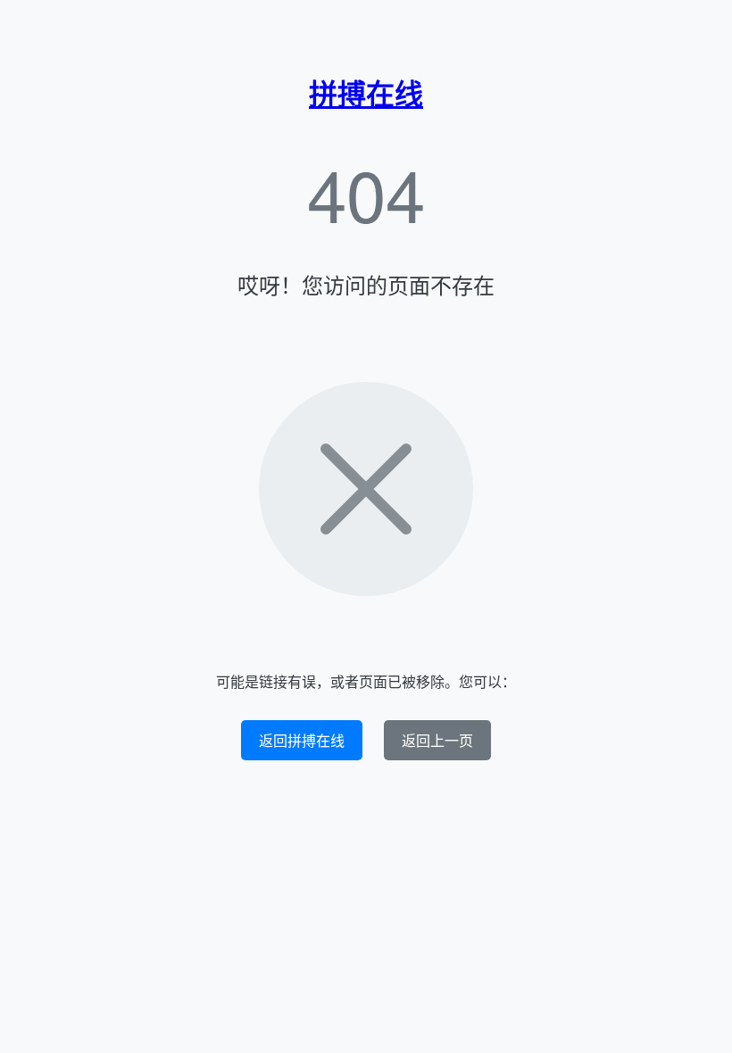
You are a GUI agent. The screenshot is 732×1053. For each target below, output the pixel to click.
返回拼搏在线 (302, 740)
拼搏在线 (366, 92)
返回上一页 (437, 740)
